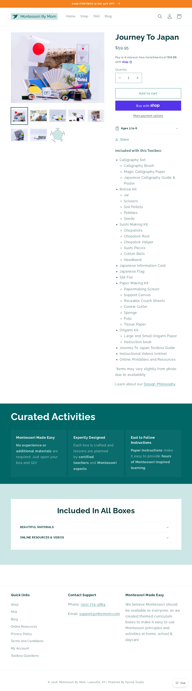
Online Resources (24, 626)
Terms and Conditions (27, 641)
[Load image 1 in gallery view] (19, 116)
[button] (160, 16)
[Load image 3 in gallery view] (57, 116)
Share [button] (124, 139)
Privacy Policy (21, 634)
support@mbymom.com (99, 614)
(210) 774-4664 (93, 604)
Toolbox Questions (25, 656)
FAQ (14, 612)
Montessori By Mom (72, 682)
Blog (14, 619)
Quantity (121, 69)
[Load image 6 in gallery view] (19, 135)
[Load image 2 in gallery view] (38, 116)
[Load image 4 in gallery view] (76, 116)
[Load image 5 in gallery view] (96, 116)
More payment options (148, 115)
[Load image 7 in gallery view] (38, 135)
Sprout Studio (134, 682)
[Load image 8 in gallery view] (57, 135)
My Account (20, 648)
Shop (15, 604)
